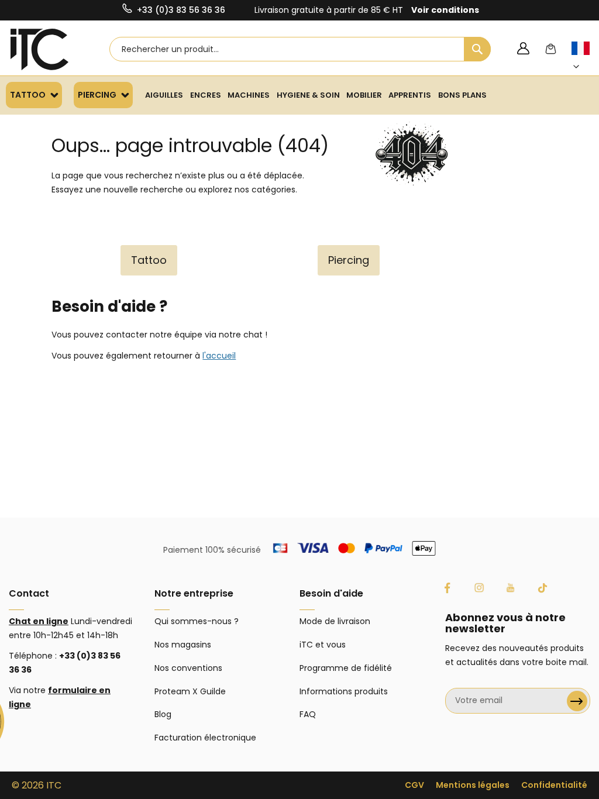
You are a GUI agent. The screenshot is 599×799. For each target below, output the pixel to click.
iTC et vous (323, 644)
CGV (414, 785)
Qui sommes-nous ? (196, 621)
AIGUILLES (164, 95)
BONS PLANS (462, 95)
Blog (162, 714)
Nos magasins (182, 644)
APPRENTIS (409, 95)
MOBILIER (364, 95)
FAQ (308, 714)
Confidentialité (554, 785)
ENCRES (205, 95)
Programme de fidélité (346, 668)
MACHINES (249, 95)
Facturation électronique (205, 737)
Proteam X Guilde (190, 691)
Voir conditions (445, 10)
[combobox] (300, 49)
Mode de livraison (335, 621)
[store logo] (40, 49)
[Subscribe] (577, 701)
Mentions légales (473, 785)
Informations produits (344, 691)
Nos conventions (188, 668)
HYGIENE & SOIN (308, 95)
